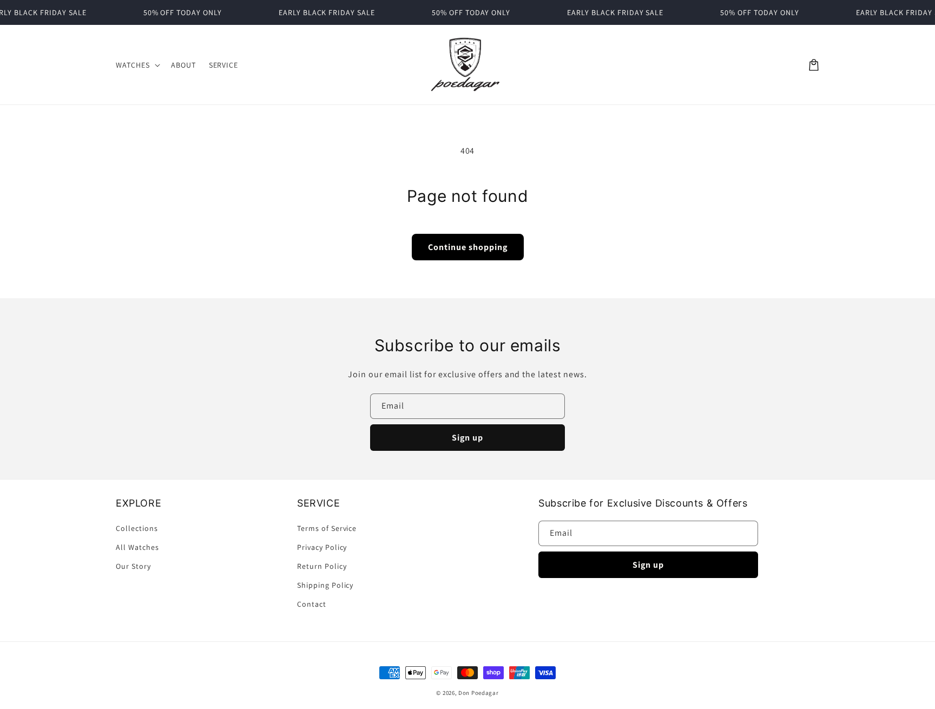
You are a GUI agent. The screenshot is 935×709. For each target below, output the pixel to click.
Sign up (467, 437)
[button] (136, 65)
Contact (311, 604)
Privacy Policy (322, 547)
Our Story (133, 566)
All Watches (137, 547)
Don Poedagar (478, 693)
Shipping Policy (325, 585)
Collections (137, 528)
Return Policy (321, 566)
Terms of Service (327, 528)
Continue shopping (468, 247)
